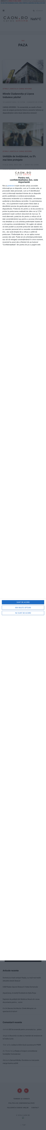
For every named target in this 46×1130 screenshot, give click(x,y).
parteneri (10, 186)
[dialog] (23, 565)
